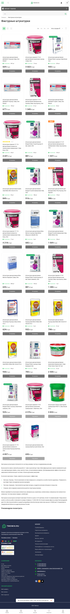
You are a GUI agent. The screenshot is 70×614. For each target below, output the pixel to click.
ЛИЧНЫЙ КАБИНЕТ (6, 586)
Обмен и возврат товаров (7, 571)
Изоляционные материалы (42, 533)
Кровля (37, 535)
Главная (3, 17)
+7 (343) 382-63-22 (41, 565)
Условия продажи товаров (8, 577)
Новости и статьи (5, 573)
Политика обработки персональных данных (12, 576)
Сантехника (38, 552)
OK (51, 600)
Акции (3, 568)
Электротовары (39, 554)
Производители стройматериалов (10, 581)
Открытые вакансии (6, 570)
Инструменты (38, 541)
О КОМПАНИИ (5, 560)
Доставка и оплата (6, 537)
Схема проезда (5, 567)
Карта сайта (4, 574)
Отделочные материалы (41, 530)
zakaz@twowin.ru (41, 571)
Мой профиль (4, 589)
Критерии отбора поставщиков (9, 579)
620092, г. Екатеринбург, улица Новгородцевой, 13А (49, 568)
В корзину (12, 71)
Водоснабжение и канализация (43, 549)
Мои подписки (5, 594)
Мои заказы (4, 592)
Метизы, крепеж (39, 538)
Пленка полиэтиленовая (41, 544)
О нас (2, 564)
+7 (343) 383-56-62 (41, 564)
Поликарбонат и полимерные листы (44, 546)
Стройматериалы (39, 527)
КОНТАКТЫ (38, 560)
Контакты (15, 537)
